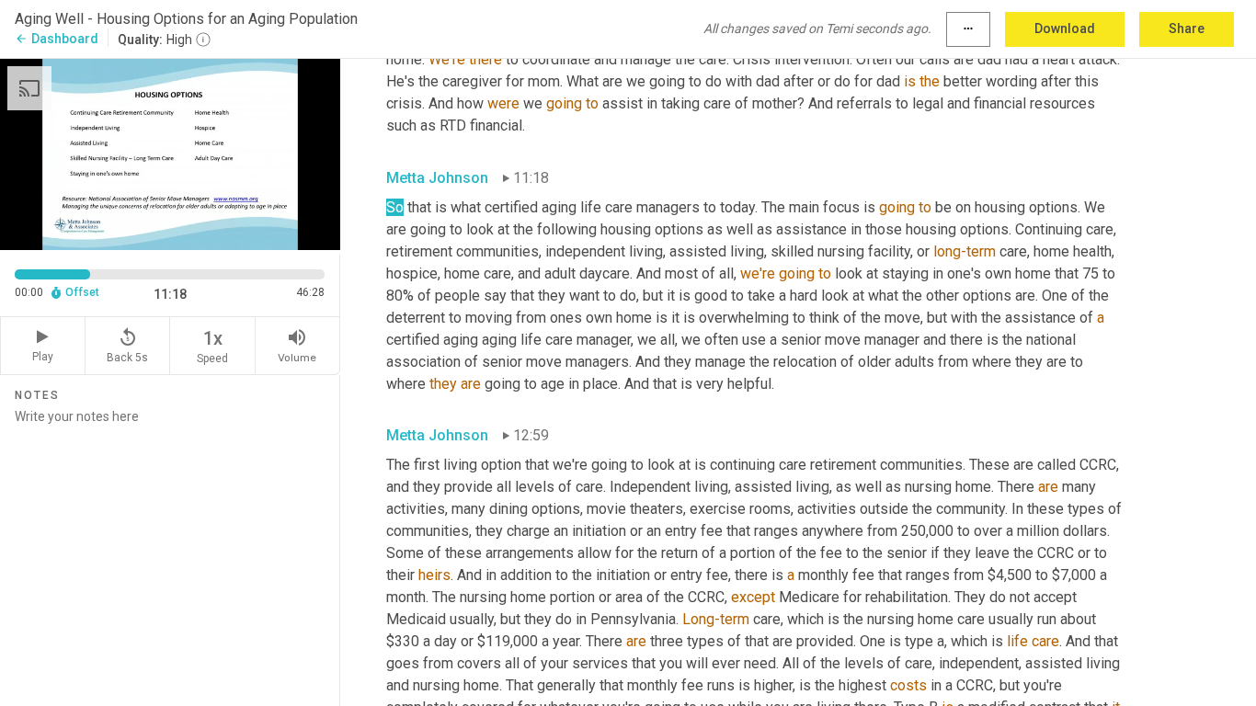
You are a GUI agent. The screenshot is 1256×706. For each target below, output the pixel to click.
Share (1187, 28)
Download (1064, 28)
